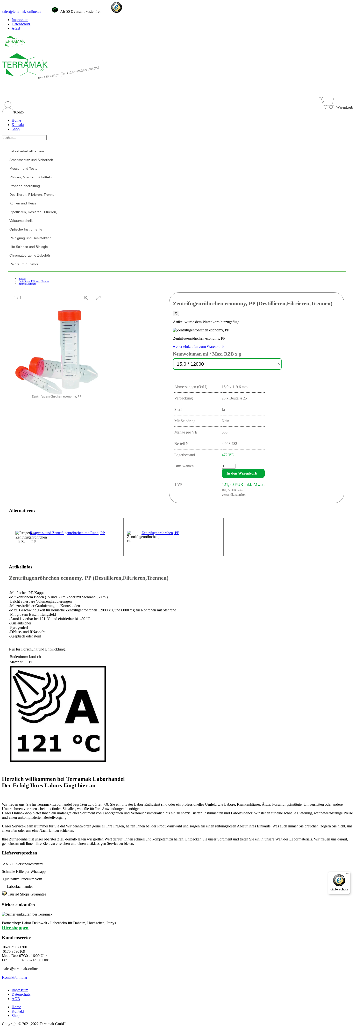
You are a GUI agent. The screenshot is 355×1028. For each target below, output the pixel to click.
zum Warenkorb (211, 346)
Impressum (20, 20)
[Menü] (347, 874)
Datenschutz (21, 24)
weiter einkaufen (185, 346)
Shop (16, 129)
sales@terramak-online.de (21, 11)
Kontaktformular (14, 977)
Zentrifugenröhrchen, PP (160, 533)
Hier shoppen (15, 927)
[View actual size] (86, 298)
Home (16, 120)
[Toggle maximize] (98, 298)
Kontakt (18, 125)
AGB (16, 28)
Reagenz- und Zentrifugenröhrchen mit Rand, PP (67, 533)
